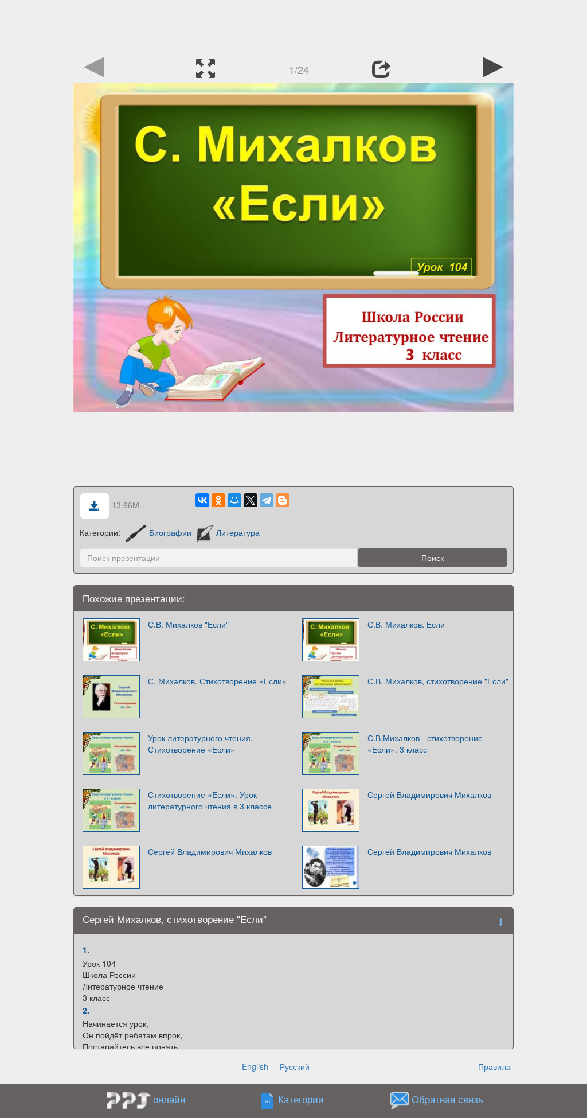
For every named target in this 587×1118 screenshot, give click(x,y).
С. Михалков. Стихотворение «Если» (217, 681)
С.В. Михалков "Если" (188, 624)
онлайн (169, 1099)
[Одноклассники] (218, 500)
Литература (238, 532)
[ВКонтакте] (202, 500)
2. (86, 1010)
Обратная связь (447, 1100)
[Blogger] (282, 500)
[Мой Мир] (234, 500)
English (255, 1066)
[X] (250, 500)
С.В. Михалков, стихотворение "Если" (437, 681)
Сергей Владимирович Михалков (429, 794)
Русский (295, 1066)
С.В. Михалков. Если (406, 624)
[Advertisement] (293, 26)
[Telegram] (266, 500)
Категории (301, 1100)
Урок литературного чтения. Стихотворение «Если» (200, 743)
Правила (494, 1066)
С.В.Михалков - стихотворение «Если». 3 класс (425, 743)
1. (86, 949)
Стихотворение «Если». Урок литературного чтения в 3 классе (210, 800)
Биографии (170, 532)
